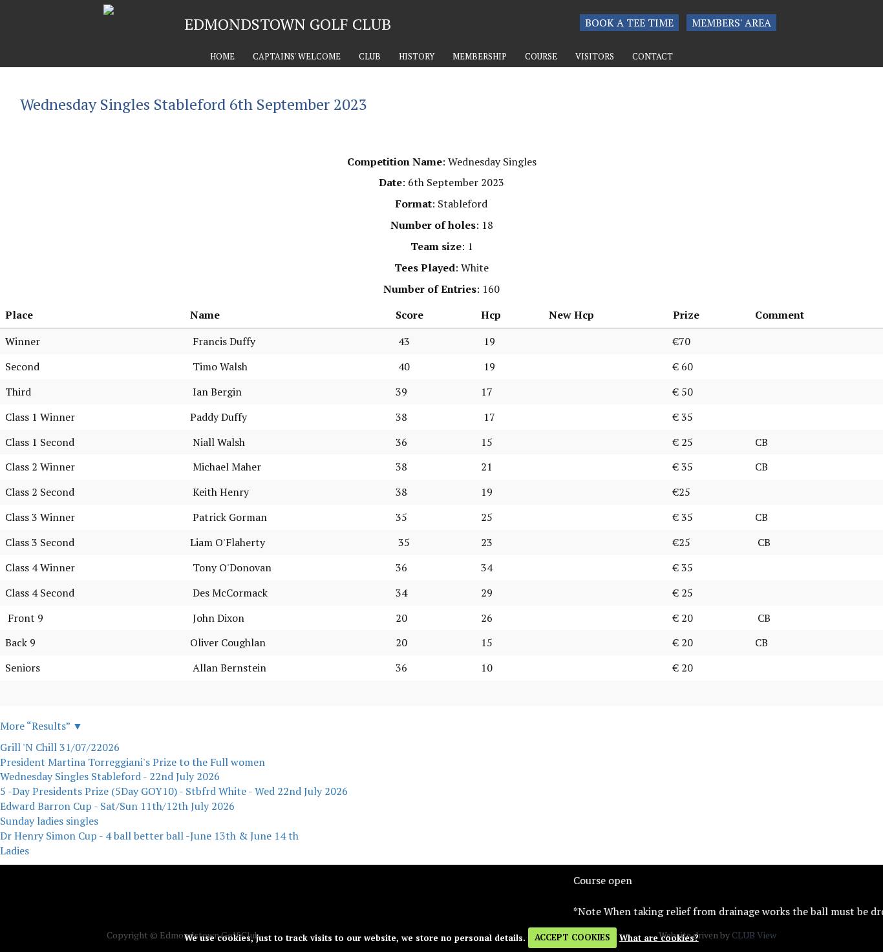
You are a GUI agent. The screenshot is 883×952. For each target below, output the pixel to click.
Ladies (14, 850)
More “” (41, 726)
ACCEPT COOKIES (572, 937)
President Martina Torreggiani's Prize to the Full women (132, 762)
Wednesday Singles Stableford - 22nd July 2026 (110, 776)
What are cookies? (659, 937)
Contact (652, 56)
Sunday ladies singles (49, 821)
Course (541, 56)
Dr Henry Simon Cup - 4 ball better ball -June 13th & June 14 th (149, 836)
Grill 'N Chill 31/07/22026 (60, 747)
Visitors (594, 56)
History (416, 56)
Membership (479, 56)
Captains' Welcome (297, 56)
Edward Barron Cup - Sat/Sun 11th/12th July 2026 (117, 806)
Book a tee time (629, 23)
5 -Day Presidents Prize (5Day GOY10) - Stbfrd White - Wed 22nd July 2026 (174, 791)
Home (222, 56)
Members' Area (731, 23)
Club (370, 56)
